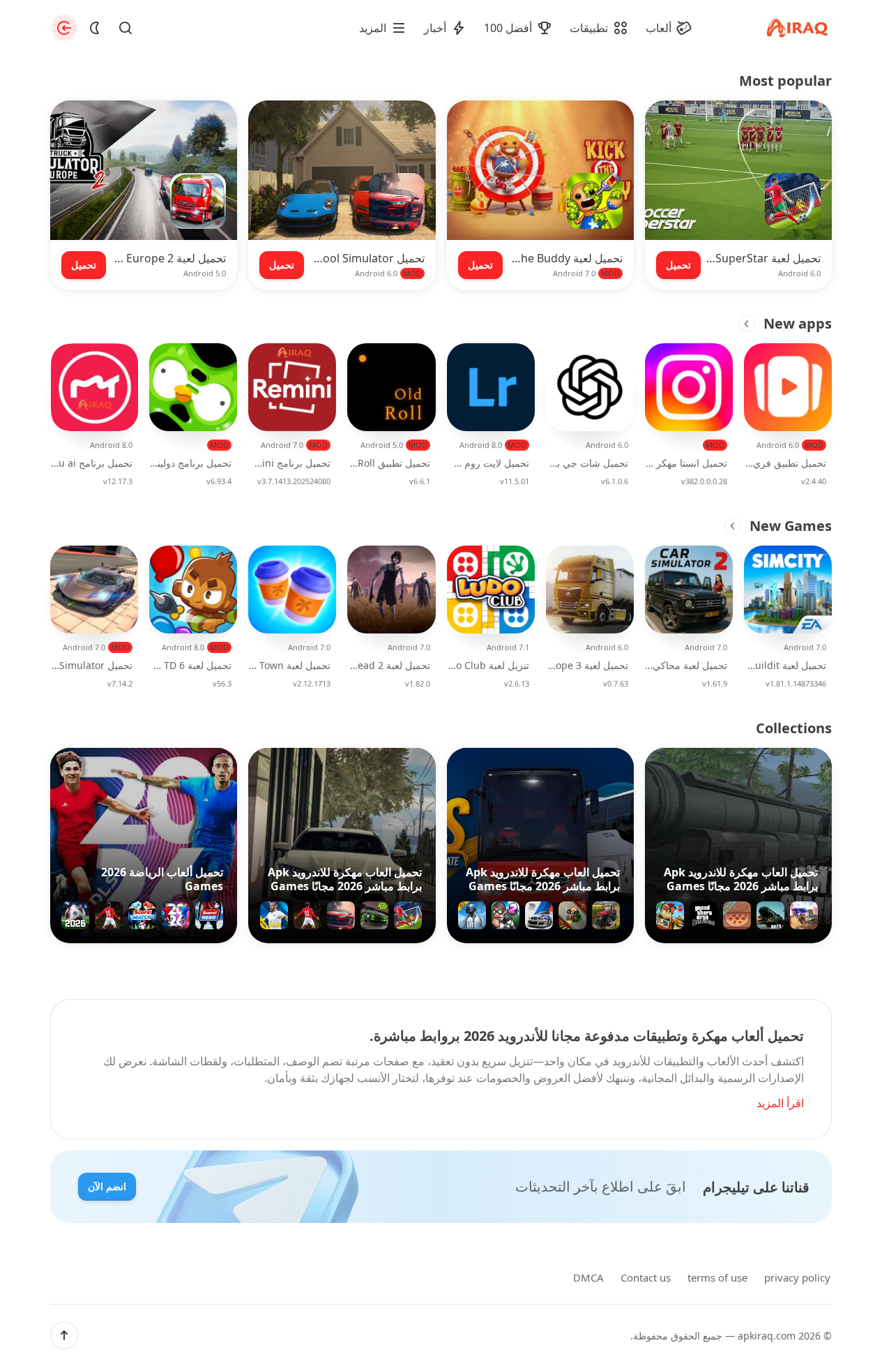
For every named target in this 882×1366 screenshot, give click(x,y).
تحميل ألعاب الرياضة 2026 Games (162, 879)
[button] (64, 1335)
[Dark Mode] (95, 28)
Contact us (646, 1277)
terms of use (717, 1277)
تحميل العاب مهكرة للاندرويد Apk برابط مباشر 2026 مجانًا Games (741, 879)
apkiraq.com (767, 1335)
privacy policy (797, 1277)
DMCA (588, 1277)
